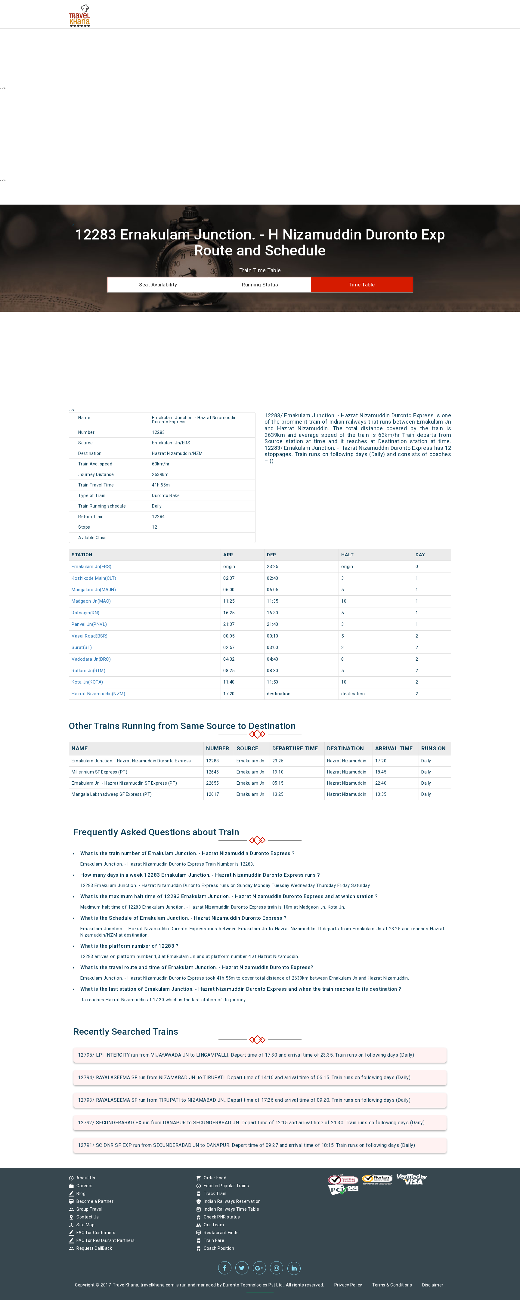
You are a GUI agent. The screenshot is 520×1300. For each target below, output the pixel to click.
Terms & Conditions (392, 1285)
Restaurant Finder (220, 1232)
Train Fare (212, 1240)
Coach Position (217, 1248)
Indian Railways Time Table (230, 1209)
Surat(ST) (82, 647)
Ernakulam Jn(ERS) (92, 566)
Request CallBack (92, 1248)
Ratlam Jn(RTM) (88, 670)
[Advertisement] (180, 42)
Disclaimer (433, 1285)
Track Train (214, 1193)
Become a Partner (93, 1201)
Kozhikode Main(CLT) (94, 578)
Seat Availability (158, 285)
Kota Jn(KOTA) (87, 682)
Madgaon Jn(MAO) (91, 601)
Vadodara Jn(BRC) (91, 659)
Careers (83, 1185)
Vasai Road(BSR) (90, 636)
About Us (84, 1177)
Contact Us (86, 1217)
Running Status (260, 285)
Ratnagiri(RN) (86, 613)
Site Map (83, 1224)
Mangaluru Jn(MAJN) (94, 589)
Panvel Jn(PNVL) (89, 624)
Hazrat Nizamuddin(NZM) (98, 693)
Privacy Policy (348, 1285)
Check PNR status (220, 1217)
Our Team (212, 1224)
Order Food (213, 1177)
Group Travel (87, 1209)
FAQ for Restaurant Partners (104, 1240)
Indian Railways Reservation (231, 1201)
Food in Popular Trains (225, 1185)
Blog (79, 1193)
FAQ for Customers (94, 1232)
